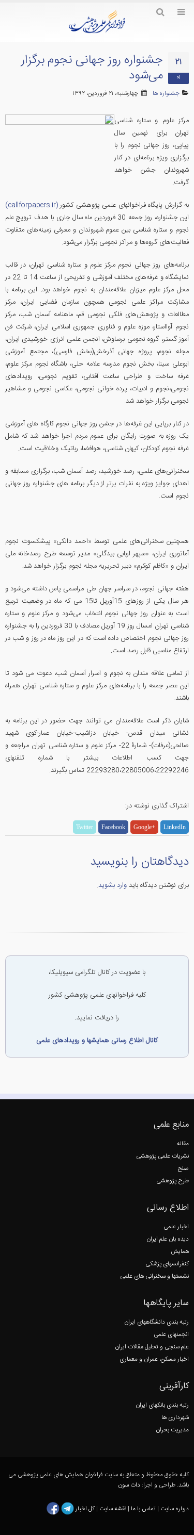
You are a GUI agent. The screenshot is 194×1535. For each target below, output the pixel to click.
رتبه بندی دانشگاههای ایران (156, 1322)
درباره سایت (174, 1509)
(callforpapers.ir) (31, 205)
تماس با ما (142, 1509)
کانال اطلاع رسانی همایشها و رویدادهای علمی (97, 1040)
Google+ (144, 827)
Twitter (84, 827)
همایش (180, 1252)
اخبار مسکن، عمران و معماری (154, 1359)
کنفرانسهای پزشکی (167, 1264)
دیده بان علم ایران (167, 1239)
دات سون (129, 1485)
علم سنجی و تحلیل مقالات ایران (152, 1347)
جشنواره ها (166, 93)
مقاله (183, 1144)
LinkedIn (174, 827)
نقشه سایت (113, 1509)
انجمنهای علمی (171, 1335)
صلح (183, 1169)
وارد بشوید (112, 885)
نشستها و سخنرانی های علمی (154, 1276)
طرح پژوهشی (172, 1181)
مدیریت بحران (172, 1430)
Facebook (113, 827)
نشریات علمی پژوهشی (162, 1156)
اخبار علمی (176, 1227)
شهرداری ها (175, 1418)
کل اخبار (85, 1509)
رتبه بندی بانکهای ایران (162, 1405)
